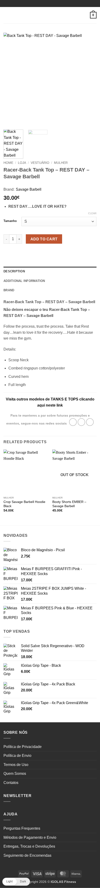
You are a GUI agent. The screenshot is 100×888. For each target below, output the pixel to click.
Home (8, 163)
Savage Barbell (28, 189)
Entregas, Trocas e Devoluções (29, 846)
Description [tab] (14, 271)
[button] (6, 15)
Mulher (61, 163)
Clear (92, 213)
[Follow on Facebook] (73, 422)
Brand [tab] (8, 290)
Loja (22, 163)
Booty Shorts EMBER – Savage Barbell (69, 504)
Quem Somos (14, 774)
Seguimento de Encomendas (27, 855)
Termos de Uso (15, 765)
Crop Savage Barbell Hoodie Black (24, 504)
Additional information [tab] (24, 281)
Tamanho (10, 221)
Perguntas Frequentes (21, 828)
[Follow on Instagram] (81, 422)
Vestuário (40, 163)
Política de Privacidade (22, 747)
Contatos (10, 783)
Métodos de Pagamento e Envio (29, 837)
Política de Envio (17, 756)
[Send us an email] (90, 422)
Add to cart (44, 239)
